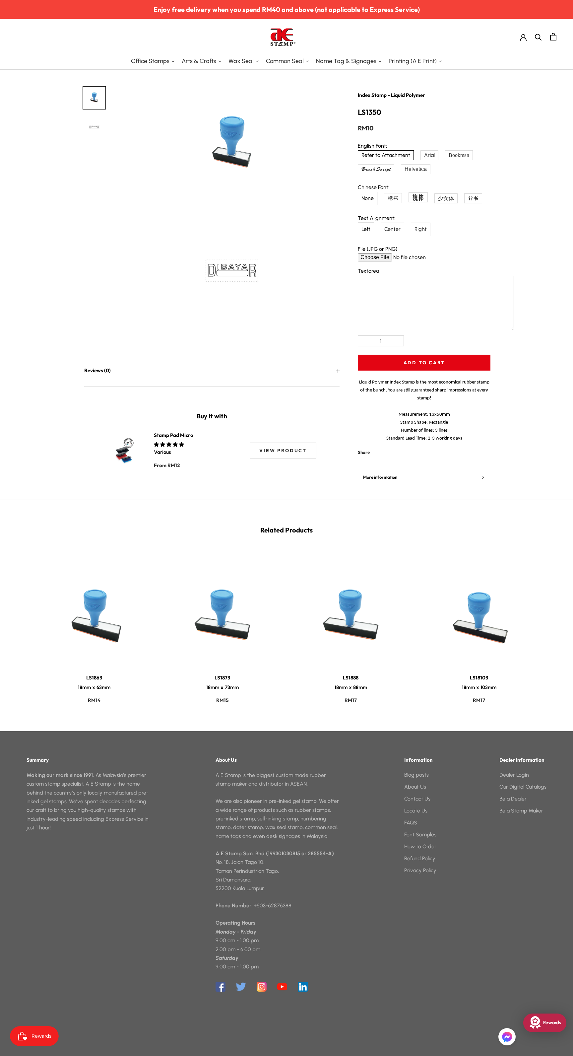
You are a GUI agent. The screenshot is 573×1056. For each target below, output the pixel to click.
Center (392, 229)
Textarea (368, 271)
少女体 (446, 198)
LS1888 (350, 677)
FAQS (410, 822)
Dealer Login (514, 775)
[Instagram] (262, 987)
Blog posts (416, 775)
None (367, 198)
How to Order (420, 846)
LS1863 (94, 677)
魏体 (418, 197)
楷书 (393, 198)
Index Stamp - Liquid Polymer (391, 95)
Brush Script (376, 169)
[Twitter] (385, 451)
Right (420, 229)
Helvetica (416, 169)
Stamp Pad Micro (173, 435)
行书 (473, 198)
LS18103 (479, 677)
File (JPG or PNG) (377, 249)
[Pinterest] (393, 451)
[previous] (20, 624)
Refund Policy (419, 858)
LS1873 (222, 677)
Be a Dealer (513, 799)
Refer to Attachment (385, 155)
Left (365, 229)
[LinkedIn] (303, 987)
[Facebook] (376, 451)
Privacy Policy (420, 870)
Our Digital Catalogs (522, 787)
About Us (415, 787)
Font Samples (420, 834)
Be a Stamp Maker (521, 811)
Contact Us (417, 799)
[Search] (538, 36)
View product (283, 451)
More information (380, 477)
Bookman (459, 155)
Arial (429, 155)
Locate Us (415, 811)
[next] (552, 624)
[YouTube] (282, 987)
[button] (169, 445)
